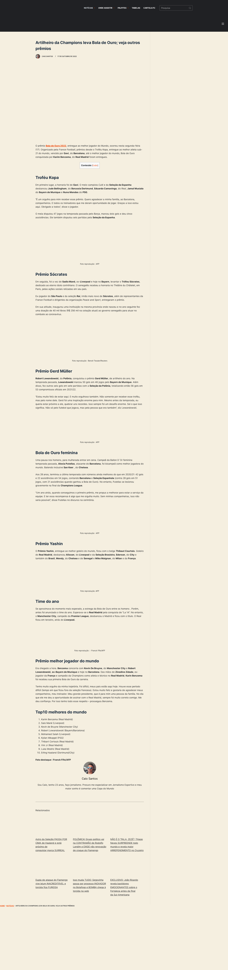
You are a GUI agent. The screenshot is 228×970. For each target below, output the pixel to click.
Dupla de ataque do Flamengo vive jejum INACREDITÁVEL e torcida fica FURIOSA (51, 884)
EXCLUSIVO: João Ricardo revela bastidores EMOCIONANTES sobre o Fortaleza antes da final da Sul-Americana (124, 887)
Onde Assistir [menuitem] (105, 8)
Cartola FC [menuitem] (149, 8)
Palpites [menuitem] (122, 8)
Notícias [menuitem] (88, 8)
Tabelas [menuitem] (136, 8)
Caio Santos (90, 778)
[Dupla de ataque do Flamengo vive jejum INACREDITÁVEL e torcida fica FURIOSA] (52, 865)
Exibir (95, 165)
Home (2, 906)
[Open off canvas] (223, 24)
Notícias (10, 906)
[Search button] (190, 8)
